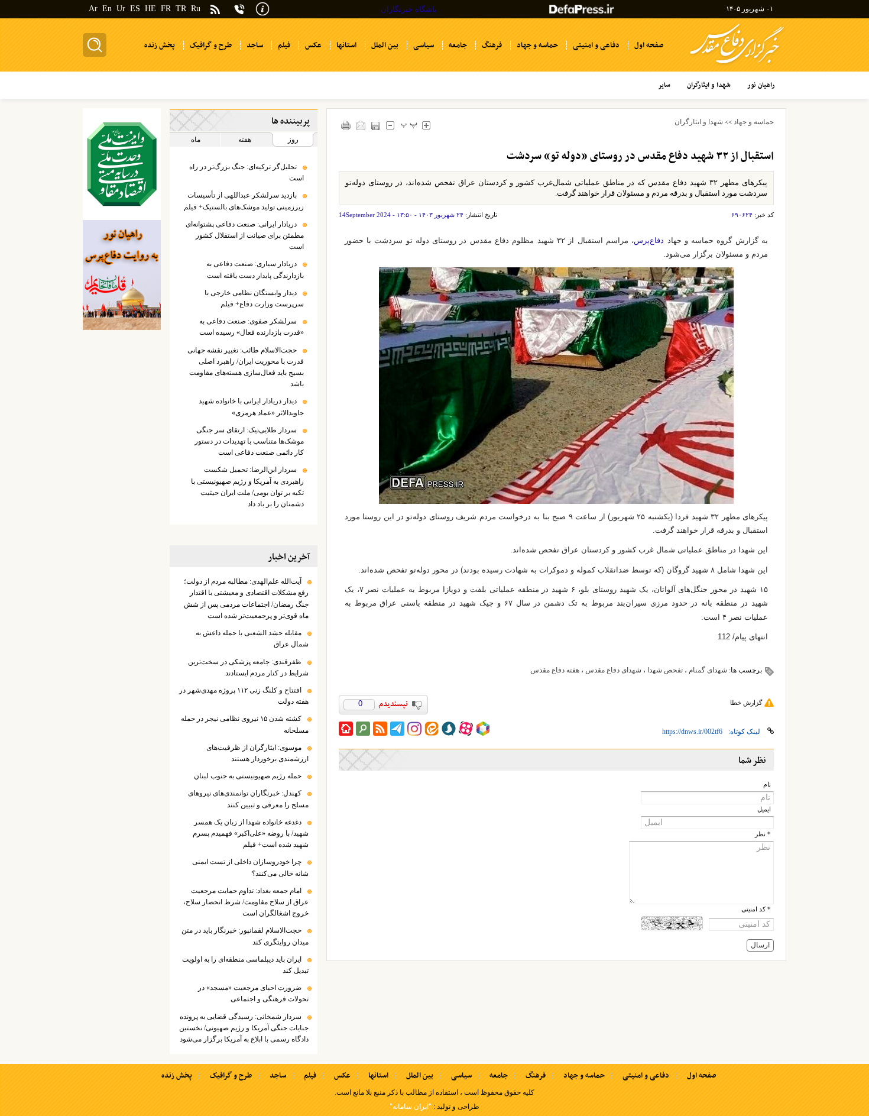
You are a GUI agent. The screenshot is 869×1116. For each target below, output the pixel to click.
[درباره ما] (262, 8)
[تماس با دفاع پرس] (239, 9)
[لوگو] (737, 65)
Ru (195, 8)
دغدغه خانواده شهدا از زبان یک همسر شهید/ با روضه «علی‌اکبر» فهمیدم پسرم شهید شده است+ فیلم (251, 833)
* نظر (763, 834)
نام (767, 784)
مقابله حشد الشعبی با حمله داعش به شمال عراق (252, 638)
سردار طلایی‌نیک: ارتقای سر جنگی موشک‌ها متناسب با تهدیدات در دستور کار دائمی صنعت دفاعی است (249, 441)
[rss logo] (215, 10)
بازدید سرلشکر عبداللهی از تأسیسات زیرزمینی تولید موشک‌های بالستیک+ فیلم (244, 201)
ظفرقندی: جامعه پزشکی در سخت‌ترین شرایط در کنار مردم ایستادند (248, 667)
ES (135, 8)
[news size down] (390, 125)
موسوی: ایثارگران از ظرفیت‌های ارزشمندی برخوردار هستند (257, 753)
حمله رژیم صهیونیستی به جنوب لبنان (247, 776)
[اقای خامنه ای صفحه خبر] (122, 164)
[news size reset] (409, 125)
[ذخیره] (375, 125)
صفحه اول (701, 1075)
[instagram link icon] (414, 729)
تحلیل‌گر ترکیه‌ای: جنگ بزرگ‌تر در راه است (246, 172)
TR (181, 8)
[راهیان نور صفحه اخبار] (122, 275)
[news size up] (426, 125)
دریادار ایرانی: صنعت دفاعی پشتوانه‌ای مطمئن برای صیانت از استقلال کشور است (245, 235)
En (107, 8)
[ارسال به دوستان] (361, 125)
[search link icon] (363, 729)
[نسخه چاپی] (346, 125)
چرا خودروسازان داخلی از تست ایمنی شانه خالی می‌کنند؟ (250, 867)
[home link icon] (346, 729)
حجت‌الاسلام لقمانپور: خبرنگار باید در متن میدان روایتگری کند (245, 936)
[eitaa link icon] (431, 729)
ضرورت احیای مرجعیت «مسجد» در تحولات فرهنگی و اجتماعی (253, 993)
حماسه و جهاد (754, 122)
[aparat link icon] (466, 729)
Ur (120, 8)
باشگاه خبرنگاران (409, 9)
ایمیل (764, 809)
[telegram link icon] (397, 729)
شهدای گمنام (708, 670)
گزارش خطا (746, 702)
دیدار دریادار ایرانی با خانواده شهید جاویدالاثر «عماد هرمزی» (251, 406)
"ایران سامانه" (411, 1106)
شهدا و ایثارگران (699, 122)
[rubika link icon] (483, 729)
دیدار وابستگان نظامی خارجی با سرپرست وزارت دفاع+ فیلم (254, 298)
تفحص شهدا (665, 670)
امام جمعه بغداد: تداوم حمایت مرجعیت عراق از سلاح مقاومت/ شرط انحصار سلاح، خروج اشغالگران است (246, 902)
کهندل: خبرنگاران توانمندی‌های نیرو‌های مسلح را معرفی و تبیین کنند (248, 798)
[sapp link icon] (449, 729)
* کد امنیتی (756, 909)
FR (166, 8)
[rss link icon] (380, 729)
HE (150, 8)
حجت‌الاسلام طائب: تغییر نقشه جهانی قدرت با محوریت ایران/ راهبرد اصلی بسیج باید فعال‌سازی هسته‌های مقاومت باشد (245, 367)
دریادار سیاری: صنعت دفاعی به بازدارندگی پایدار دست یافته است (255, 269)
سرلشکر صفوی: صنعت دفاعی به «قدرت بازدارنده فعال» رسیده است (251, 327)
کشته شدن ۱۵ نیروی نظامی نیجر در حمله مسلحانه (245, 724)
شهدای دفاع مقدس (613, 670)
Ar (93, 8)
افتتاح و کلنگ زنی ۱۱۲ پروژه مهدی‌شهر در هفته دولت (244, 696)
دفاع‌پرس (649, 240)
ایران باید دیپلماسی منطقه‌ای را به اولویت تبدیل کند (245, 965)
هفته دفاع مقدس (554, 670)
